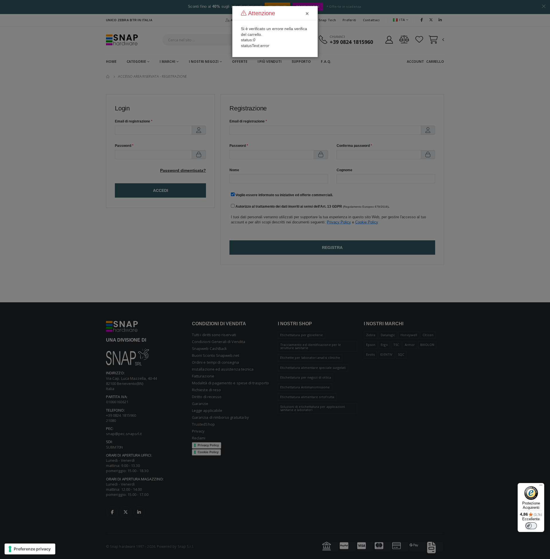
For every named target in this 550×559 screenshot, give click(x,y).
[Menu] (540, 486)
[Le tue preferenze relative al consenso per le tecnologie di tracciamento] (30, 549)
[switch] (531, 525)
